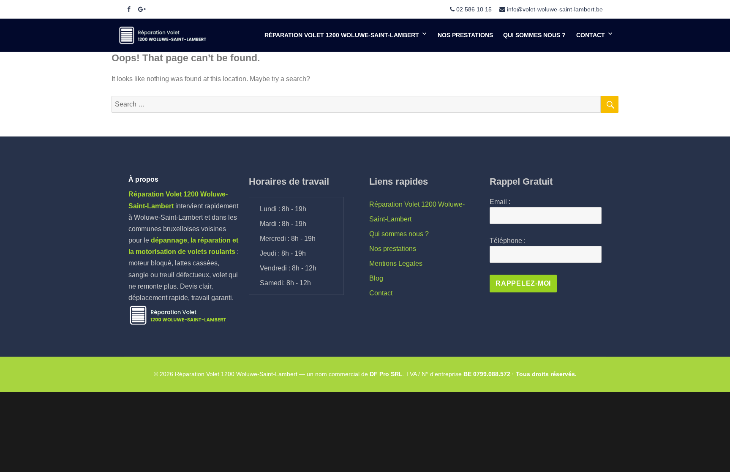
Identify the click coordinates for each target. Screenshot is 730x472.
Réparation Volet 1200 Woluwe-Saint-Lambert (341, 35)
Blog (376, 278)
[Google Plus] (142, 9)
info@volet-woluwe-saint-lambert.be (555, 9)
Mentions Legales (395, 263)
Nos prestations (465, 35)
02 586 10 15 (474, 9)
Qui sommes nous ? (534, 35)
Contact (590, 35)
